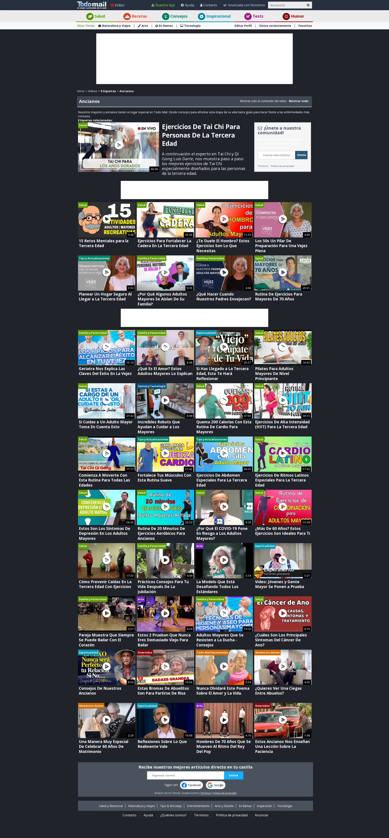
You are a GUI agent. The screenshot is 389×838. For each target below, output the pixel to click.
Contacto (210, 5)
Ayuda (189, 5)
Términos (263, 166)
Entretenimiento (198, 806)
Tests (257, 16)
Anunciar (261, 815)
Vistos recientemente (275, 26)
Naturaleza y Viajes (116, 26)
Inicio (80, 91)
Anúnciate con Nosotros (246, 5)
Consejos (178, 16)
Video (119, 5)
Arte (145, 26)
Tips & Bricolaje (171, 806)
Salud (99, 16)
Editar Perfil (243, 26)
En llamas (166, 26)
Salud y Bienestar (111, 806)
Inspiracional (218, 16)
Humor (297, 16)
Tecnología (192, 26)
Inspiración (264, 806)
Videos (92, 91)
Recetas (139, 16)
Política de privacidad (282, 166)
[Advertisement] (194, 58)
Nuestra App (165, 5)
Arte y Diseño (224, 806)
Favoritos (305, 26)
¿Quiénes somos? (173, 815)
